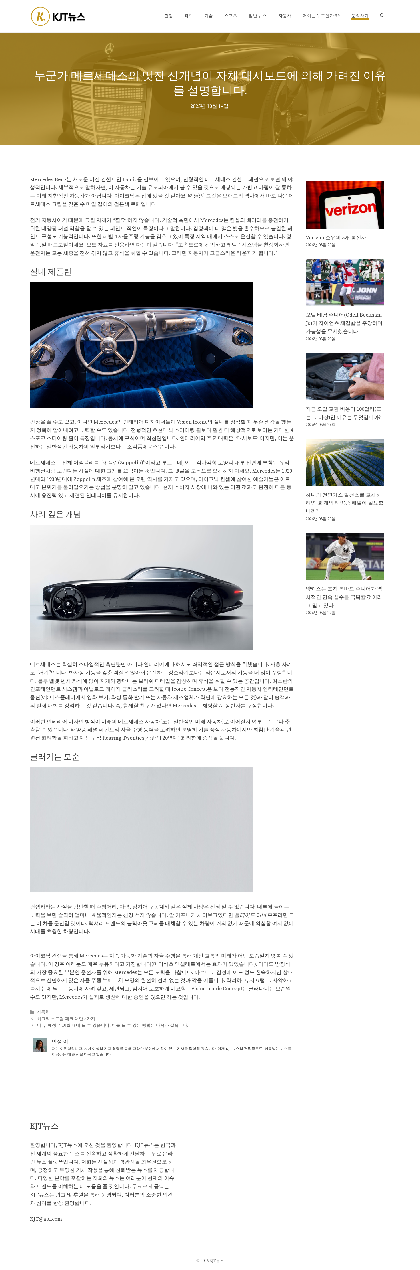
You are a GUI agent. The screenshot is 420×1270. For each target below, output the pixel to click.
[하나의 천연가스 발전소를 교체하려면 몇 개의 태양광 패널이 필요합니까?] (345, 481)
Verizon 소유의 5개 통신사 (336, 237)
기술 (208, 16)
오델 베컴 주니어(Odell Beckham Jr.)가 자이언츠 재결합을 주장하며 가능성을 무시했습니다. (344, 323)
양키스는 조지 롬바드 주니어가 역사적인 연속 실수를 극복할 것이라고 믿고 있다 (344, 597)
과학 (188, 16)
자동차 (284, 16)
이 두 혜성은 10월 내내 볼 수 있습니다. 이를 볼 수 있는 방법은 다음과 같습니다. (112, 1025)
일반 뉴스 (258, 16)
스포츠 (230, 16)
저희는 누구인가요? (321, 16)
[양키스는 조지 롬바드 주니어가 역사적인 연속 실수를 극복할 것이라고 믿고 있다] (345, 575)
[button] (382, 16)
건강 (168, 16)
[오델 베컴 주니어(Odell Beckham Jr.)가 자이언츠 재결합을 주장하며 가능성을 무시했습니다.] (345, 302)
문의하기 (360, 16)
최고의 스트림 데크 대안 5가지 (66, 1019)
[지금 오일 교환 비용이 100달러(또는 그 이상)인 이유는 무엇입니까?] (345, 395)
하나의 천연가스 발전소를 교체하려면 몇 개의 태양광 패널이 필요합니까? (344, 503)
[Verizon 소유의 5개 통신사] (345, 224)
